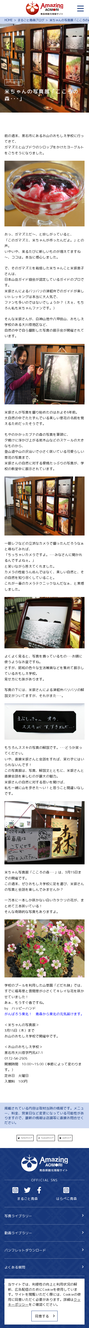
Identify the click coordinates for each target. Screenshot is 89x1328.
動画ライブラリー (18, 1232)
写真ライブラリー (18, 1215)
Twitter (27, 1190)
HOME (8, 20)
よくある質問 (14, 1267)
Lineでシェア (67, 1138)
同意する (42, 1316)
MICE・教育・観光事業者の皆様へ (31, 1302)
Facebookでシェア (47, 1138)
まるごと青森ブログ (31, 20)
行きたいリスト (23, 1291)
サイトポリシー (16, 1310)
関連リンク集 (14, 1318)
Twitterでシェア (26, 1138)
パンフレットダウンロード (25, 1250)
